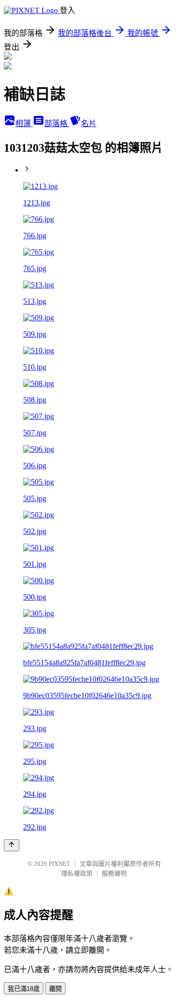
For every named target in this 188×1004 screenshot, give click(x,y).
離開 (55, 988)
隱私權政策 (77, 873)
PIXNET (59, 863)
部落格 (56, 123)
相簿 (24, 123)
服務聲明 (114, 873)
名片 (88, 123)
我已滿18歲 (24, 988)
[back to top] (11, 845)
